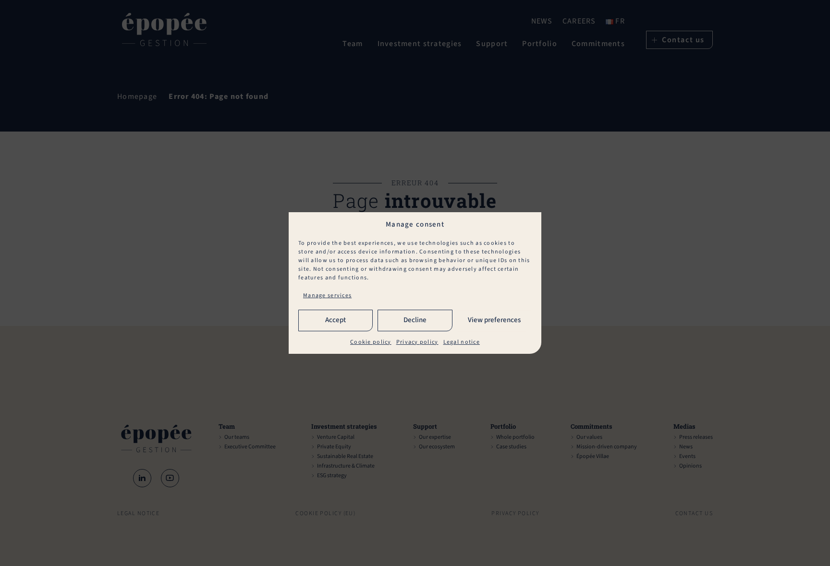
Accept (335, 320)
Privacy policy (417, 342)
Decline (415, 320)
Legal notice (461, 342)
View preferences (494, 320)
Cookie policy (370, 342)
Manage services (327, 295)
